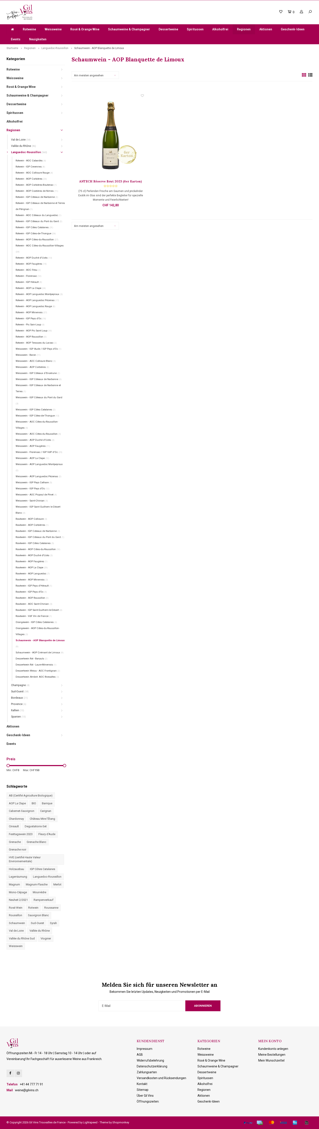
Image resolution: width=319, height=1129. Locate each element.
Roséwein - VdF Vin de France (34, 616)
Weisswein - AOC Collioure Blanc (36, 361)
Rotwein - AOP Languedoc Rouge (35, 306)
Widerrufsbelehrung (150, 1060)
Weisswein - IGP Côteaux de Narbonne (39, 379)
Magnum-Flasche (37, 884)
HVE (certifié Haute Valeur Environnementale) (25, 859)
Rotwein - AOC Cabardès (31, 160)
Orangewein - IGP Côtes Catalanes (36, 622)
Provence (18, 704)
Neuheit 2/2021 (18, 899)
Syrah (53, 923)
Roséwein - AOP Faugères (32, 561)
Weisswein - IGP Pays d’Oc (32, 488)
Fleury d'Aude (46, 834)
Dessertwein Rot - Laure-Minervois (36, 664)
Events (15, 39)
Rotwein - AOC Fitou (28, 270)
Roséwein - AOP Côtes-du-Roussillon (38, 549)
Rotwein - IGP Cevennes (30, 166)
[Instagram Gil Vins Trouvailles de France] (18, 1073)
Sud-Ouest (20, 691)
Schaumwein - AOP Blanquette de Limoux (99, 48)
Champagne (20, 685)
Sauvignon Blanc (38, 915)
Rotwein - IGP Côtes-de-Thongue (36, 233)
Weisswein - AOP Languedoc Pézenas (38, 476)
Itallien (17, 710)
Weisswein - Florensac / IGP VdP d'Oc (39, 452)
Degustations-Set (36, 826)
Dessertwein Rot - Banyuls (32, 658)
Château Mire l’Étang (42, 818)
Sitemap (142, 1089)
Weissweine (53, 29)
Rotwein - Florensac (28, 276)
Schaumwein (17, 923)
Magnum (14, 884)
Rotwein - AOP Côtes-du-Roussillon (37, 239)
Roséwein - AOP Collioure (31, 519)
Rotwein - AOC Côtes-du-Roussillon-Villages (40, 248)
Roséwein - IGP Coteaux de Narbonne (38, 531)
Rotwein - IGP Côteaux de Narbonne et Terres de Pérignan (40, 206)
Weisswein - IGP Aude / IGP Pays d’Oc (38, 348)
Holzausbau (16, 869)
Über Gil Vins (145, 1095)
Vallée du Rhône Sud (22, 938)
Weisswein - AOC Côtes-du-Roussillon (38, 434)
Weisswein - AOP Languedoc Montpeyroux (39, 467)
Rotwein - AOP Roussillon (31, 336)
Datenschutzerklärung (152, 1066)
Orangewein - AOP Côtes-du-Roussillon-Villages (37, 631)
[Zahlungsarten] (248, 1122)
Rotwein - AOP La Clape (31, 288)
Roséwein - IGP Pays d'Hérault (34, 585)
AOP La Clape (17, 803)
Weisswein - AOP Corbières (32, 367)
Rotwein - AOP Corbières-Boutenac (36, 185)
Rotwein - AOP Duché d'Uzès (34, 257)
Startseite (12, 48)
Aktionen (265, 29)
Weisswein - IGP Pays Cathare (34, 482)
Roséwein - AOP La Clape (32, 567)
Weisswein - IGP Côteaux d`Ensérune (38, 373)
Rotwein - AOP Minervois (31, 312)
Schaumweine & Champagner (129, 29)
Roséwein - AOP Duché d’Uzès (34, 555)
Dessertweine (168, 29)
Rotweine (29, 29)
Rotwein (33, 907)
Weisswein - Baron (28, 355)
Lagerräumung (18, 876)
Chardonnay (16, 818)
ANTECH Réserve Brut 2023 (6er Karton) (110, 181)
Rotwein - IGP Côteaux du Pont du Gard (39, 221)
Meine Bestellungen (271, 1054)
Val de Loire (21, 139)
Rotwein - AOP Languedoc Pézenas (37, 300)
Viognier (46, 938)
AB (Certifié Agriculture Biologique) (31, 795)
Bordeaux (19, 697)
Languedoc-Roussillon (54, 48)
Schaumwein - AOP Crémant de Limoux (40, 652)
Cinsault (14, 826)
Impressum (144, 1048)
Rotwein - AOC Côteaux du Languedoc (38, 215)
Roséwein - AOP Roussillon (32, 597)
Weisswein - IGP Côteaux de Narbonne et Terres (38, 388)
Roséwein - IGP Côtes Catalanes (35, 543)
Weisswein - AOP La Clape (32, 458)
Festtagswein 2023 (21, 834)
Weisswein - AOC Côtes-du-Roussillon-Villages (37, 424)
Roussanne (51, 907)
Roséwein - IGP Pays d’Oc (31, 591)
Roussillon (15, 915)
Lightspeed (90, 1122)
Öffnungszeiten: (148, 1101)
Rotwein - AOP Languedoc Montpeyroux (39, 294)
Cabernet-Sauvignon (21, 811)
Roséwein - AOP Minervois (32, 579)
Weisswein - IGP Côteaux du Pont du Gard (39, 400)
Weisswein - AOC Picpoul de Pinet (36, 494)
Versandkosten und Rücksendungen (161, 1078)
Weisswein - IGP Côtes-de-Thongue (37, 415)
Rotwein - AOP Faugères (31, 263)
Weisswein (16, 946)
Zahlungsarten (147, 1072)
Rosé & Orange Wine (84, 29)
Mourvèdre (39, 892)
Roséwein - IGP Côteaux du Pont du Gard (40, 537)
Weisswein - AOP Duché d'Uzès (35, 440)
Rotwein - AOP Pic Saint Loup (34, 330)
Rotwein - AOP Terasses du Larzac (36, 342)
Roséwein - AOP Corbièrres (32, 525)
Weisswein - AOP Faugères (33, 446)
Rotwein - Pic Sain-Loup (30, 324)
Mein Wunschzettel (271, 1060)
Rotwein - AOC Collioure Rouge (34, 172)
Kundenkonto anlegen (273, 1048)
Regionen (244, 29)
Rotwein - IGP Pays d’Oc (31, 318)
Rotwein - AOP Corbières (31, 178)
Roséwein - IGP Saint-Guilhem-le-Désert (39, 610)
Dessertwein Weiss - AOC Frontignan (38, 670)
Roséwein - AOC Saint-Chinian (34, 604)
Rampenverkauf (43, 899)
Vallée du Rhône (23, 145)
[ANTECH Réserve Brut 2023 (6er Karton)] (110, 136)
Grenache (15, 842)
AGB (140, 1054)
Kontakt (142, 1084)
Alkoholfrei (220, 29)
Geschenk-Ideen (292, 29)
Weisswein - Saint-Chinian (32, 500)
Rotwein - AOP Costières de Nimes (37, 191)
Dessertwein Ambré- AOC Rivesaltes (37, 676)
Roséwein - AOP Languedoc (33, 573)
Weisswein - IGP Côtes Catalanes (36, 409)
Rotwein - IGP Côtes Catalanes (34, 227)
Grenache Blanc (36, 842)
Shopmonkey (120, 1122)
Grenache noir (17, 849)
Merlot (57, 884)
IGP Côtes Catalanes (42, 869)
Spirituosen (195, 29)
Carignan (45, 811)
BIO (34, 803)
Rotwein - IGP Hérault (29, 282)
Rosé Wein (15, 907)
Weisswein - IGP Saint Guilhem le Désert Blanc (38, 509)
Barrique (47, 803)
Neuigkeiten (37, 39)
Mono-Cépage (18, 892)
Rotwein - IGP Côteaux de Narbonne (37, 197)
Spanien (18, 716)
